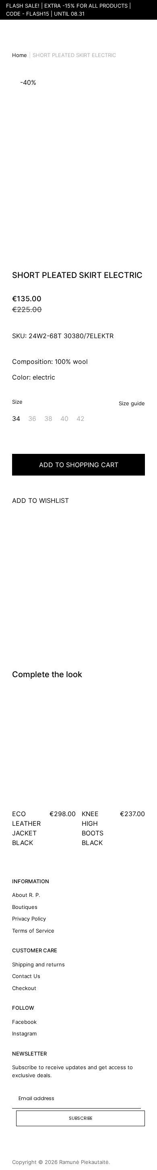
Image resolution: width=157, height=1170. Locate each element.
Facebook (24, 1022)
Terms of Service (33, 930)
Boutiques (24, 907)
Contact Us (26, 976)
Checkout (24, 988)
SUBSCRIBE (81, 1118)
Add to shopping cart (78, 465)
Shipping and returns (38, 964)
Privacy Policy (29, 918)
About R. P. (26, 895)
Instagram (24, 1033)
